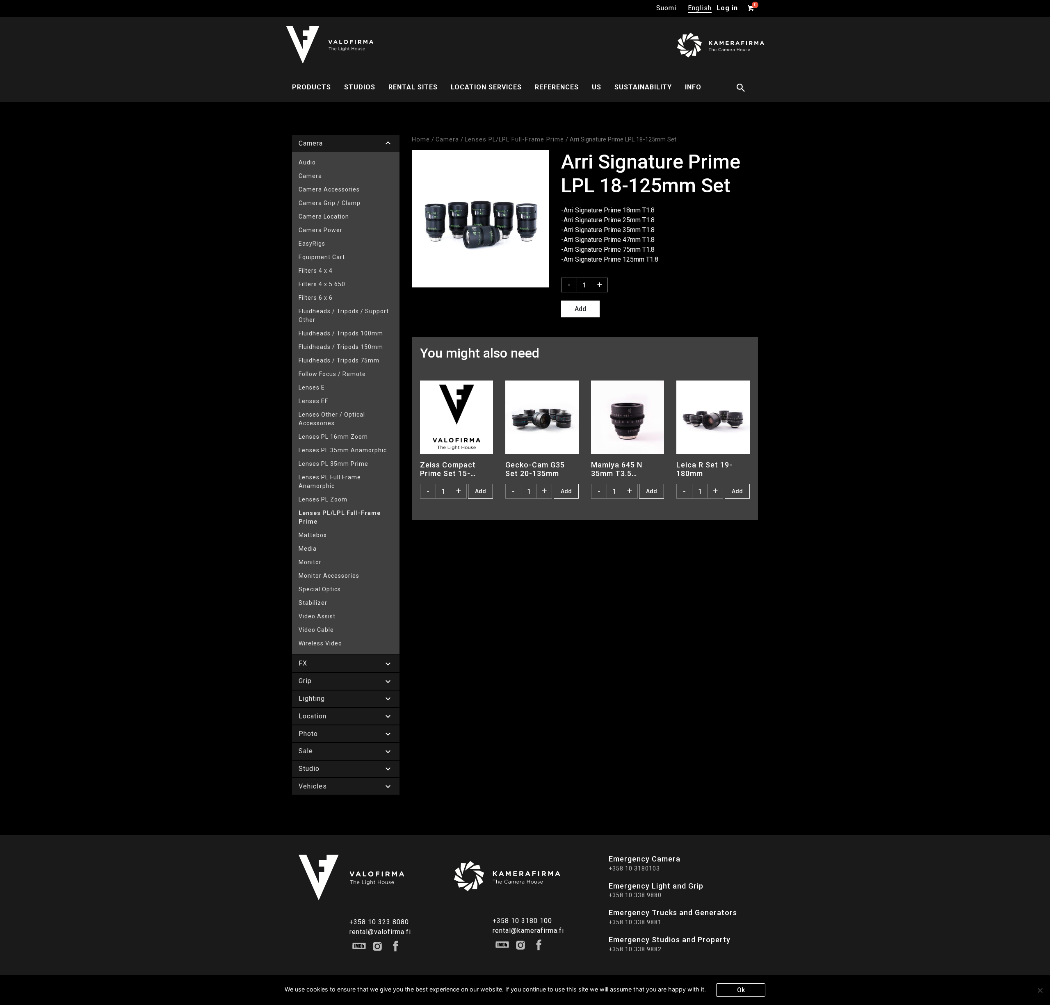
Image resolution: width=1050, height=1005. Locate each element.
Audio (307, 162)
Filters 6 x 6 (316, 297)
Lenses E (312, 387)
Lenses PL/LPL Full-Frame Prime (340, 517)
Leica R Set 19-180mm (704, 469)
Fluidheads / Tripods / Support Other (344, 315)
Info (693, 87)
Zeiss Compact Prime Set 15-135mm (448, 469)
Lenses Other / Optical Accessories (332, 418)
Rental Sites (413, 87)
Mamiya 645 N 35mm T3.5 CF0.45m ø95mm (621, 469)
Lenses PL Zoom (323, 499)
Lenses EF (313, 401)
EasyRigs (312, 243)
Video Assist (317, 616)
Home (421, 139)
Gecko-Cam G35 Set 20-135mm (535, 469)
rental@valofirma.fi (380, 932)
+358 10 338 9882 (635, 949)
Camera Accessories (329, 189)
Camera (310, 176)
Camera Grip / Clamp (330, 203)
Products (311, 87)
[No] (1040, 990)
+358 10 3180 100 (522, 921)
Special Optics (320, 589)
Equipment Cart (322, 257)
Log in (727, 8)
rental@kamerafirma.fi (528, 930)
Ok (741, 990)
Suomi (666, 8)
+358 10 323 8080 (379, 922)
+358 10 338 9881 (635, 922)
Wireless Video (320, 643)
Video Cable (316, 630)
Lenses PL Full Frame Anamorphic (330, 481)
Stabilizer (313, 602)
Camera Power (320, 230)
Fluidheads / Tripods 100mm (341, 333)
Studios (359, 87)
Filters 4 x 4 (316, 270)
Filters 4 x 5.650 (322, 284)
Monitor (310, 562)
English (700, 8)
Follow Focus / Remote (332, 374)
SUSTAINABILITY (643, 87)
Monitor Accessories (329, 575)
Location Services (486, 87)
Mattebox (313, 535)
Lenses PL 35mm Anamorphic (343, 450)
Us (596, 87)
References (557, 87)
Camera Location (324, 216)
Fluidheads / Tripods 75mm (339, 360)
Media (308, 548)
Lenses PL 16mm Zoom (333, 436)
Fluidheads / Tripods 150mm (341, 347)
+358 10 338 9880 (635, 895)
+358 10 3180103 (634, 868)
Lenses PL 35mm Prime (333, 463)
